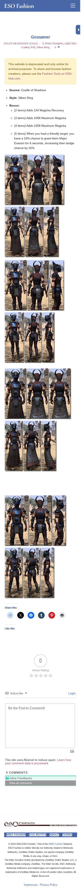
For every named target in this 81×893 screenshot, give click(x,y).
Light (67, 43)
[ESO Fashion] (40, 826)
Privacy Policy (48, 884)
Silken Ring (43, 47)
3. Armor (47, 43)
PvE (33, 47)
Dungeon (58, 43)
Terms (67, 834)
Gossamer (40, 37)
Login (72, 693)
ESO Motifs (37, 834)
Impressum (30, 884)
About (54, 834)
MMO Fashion (16, 834)
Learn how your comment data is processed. (38, 761)
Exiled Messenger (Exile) (21, 43)
